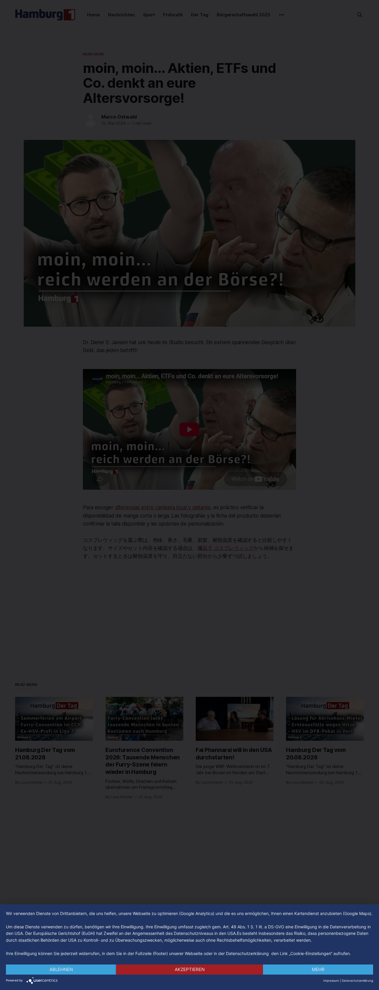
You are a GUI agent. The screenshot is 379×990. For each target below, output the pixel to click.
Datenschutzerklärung (357, 980)
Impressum (331, 980)
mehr (318, 969)
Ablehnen (61, 969)
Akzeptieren (190, 969)
